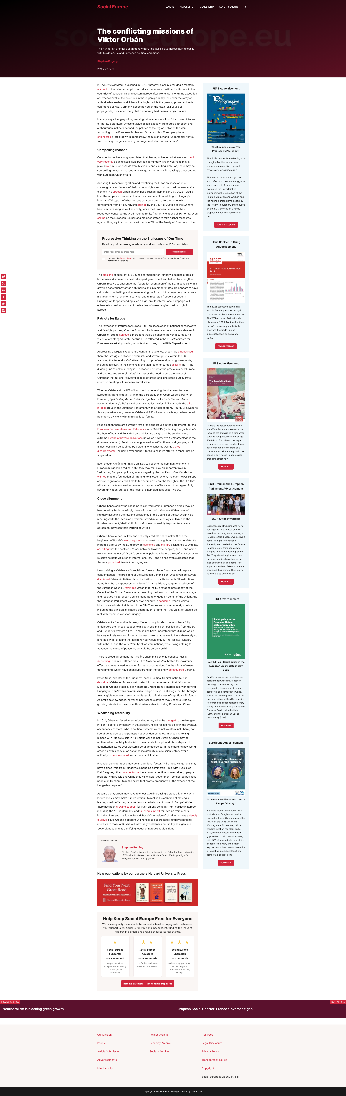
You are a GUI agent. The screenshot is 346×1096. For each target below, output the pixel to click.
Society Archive (159, 1051)
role (108, 166)
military (165, 544)
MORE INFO (226, 582)
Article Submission (108, 1051)
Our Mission (104, 1034)
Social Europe (112, 6)
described (103, 682)
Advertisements (228, 6)
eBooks (170, 6)
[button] (245, 7)
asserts (176, 364)
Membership (207, 6)
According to (105, 661)
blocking (108, 274)
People (101, 1043)
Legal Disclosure (212, 1043)
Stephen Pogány (107, 61)
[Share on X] (3, 283)
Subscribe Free (179, 252)
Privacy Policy (126, 258)
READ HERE (226, 725)
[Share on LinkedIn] (3, 290)
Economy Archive (160, 1043)
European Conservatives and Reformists (121, 429)
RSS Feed (207, 1034)
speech (117, 191)
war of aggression (134, 540)
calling (101, 217)
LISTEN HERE (226, 863)
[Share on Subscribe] (3, 310)
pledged (171, 720)
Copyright (208, 1068)
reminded (130, 587)
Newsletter (187, 6)
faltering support (149, 811)
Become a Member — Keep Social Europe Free (147, 983)
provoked (114, 562)
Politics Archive (159, 1034)
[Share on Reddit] (3, 303)
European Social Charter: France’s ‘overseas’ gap (214, 1009)
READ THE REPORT (226, 346)
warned (101, 476)
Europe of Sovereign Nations (125, 438)
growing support (126, 806)
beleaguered (176, 669)
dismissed (103, 579)
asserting (103, 549)
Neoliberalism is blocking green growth (33, 1009)
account (102, 89)
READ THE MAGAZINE (226, 225)
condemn (164, 601)
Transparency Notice (214, 1059)
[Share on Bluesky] (3, 276)
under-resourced (119, 755)
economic (149, 544)
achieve (124, 334)
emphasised (185, 351)
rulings (142, 204)
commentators (130, 772)
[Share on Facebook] (3, 297)
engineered (104, 136)
